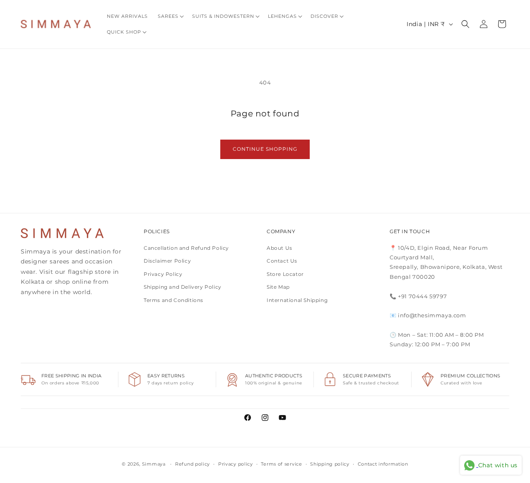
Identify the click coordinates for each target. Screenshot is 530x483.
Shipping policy (329, 464)
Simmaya (154, 464)
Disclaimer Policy (167, 261)
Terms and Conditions (173, 300)
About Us (279, 248)
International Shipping (297, 300)
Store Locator (285, 274)
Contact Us (282, 261)
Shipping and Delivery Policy (183, 287)
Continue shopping (265, 149)
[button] (170, 16)
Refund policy (192, 464)
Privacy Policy (163, 274)
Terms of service (281, 464)
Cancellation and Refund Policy (186, 248)
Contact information (383, 464)
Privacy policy (235, 464)
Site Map (278, 287)
